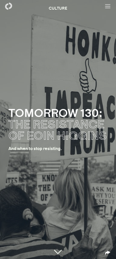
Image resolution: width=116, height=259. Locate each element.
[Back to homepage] (8, 6)
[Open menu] (107, 6)
